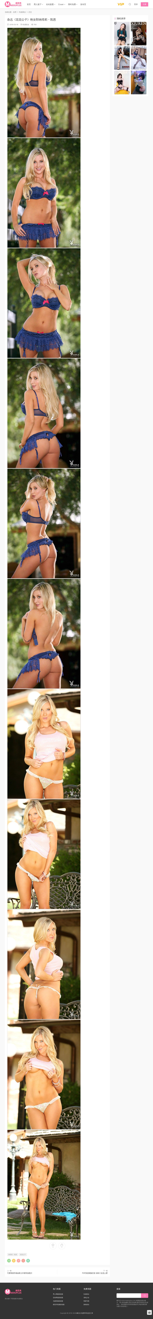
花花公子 (23, 1254)
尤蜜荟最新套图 (58, 1301)
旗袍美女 (86, 1304)
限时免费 (72, 4)
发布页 (83, 4)
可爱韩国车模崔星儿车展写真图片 (19, 1273)
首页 (29, 4)
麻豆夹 (78, 1313)
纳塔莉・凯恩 (12, 1254)
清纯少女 (86, 1297)
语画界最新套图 (58, 1297)
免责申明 (84, 1313)
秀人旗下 (37, 4)
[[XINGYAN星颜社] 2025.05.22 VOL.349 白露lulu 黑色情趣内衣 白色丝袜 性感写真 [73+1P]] (122, 82)
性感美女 (26, 24)
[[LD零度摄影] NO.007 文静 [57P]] (122, 33)
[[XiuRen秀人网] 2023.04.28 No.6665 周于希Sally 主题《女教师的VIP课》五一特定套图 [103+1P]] (138, 33)
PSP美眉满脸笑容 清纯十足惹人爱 (95, 1273)
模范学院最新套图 (58, 1304)
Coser (61, 4)
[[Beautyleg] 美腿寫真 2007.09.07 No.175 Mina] (122, 58)
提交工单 (90, 1313)
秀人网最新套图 (58, 1294)
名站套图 (50, 4)
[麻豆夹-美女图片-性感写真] (13, 4)
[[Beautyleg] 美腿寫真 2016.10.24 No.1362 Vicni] (138, 58)
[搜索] (130, 4)
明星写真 (86, 1301)
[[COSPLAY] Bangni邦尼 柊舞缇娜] (138, 82)
